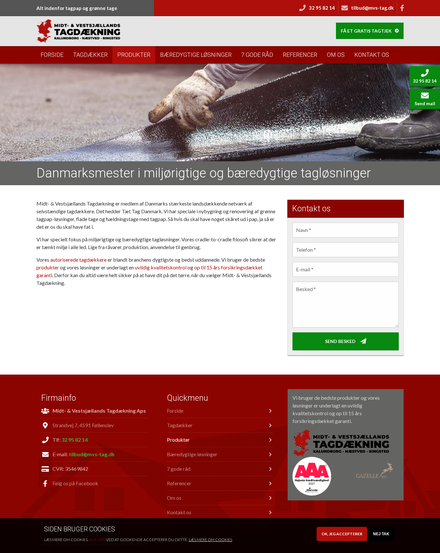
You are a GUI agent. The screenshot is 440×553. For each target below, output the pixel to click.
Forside (52, 54)
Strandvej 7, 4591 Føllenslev (83, 425)
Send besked (340, 341)
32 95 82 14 (75, 440)
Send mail (425, 103)
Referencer (300, 54)
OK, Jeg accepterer (341, 533)
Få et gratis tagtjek (366, 31)
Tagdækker (90, 54)
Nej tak (381, 534)
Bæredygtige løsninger (196, 54)
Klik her (97, 539)
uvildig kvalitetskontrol (161, 267)
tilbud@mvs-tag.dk (92, 454)
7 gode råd (257, 54)
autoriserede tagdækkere (78, 259)
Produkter (133, 54)
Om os (336, 54)
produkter (47, 267)
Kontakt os (371, 54)
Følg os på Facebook (75, 483)
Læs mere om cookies (210, 539)
